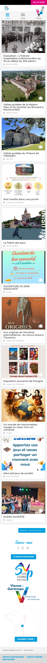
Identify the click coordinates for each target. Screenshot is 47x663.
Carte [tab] (23, 18)
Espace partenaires (13, 657)
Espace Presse (35, 657)
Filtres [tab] (39, 18)
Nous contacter (25, 557)
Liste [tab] (7, 18)
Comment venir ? (26, 639)
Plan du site (28, 650)
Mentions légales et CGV (12, 650)
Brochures (9, 659)
